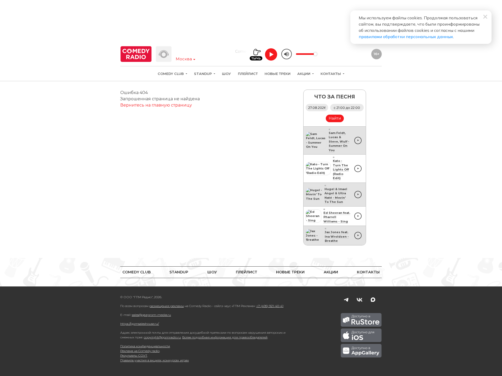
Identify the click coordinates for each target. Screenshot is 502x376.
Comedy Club (171, 74)
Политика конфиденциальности (145, 346)
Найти (335, 118)
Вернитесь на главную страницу (156, 105)
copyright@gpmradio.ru (162, 337)
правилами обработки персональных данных (406, 36)
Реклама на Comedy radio (139, 351)
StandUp (203, 74)
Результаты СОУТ (133, 355)
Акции (304, 74)
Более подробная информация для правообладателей (224, 337)
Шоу (226, 74)
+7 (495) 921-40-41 (269, 306)
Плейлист (248, 74)
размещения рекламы (166, 306)
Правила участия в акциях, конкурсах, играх (154, 360)
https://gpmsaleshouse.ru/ (139, 324)
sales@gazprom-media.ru (151, 315)
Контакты (331, 74)
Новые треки (277, 74)
